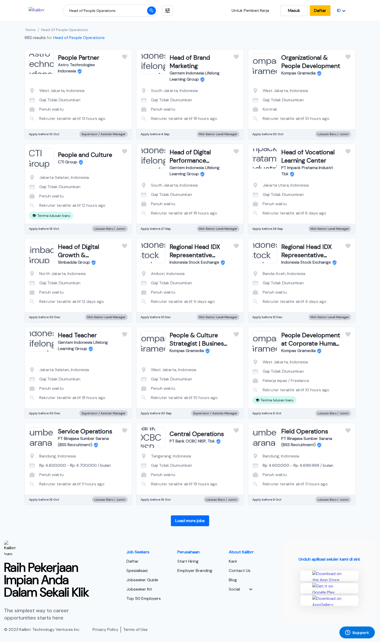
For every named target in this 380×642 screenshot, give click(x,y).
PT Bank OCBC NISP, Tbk (192, 441)
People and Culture (85, 155)
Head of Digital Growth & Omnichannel (78, 255)
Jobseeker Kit (139, 589)
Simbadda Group (74, 262)
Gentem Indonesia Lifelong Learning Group (194, 76)
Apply (99, 113)
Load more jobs (190, 520)
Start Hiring (188, 561)
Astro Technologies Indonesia (76, 68)
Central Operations (197, 434)
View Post (57, 113)
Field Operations (304, 431)
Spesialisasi (137, 570)
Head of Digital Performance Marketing (190, 160)
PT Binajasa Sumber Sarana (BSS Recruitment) (83, 441)
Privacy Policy (105, 629)
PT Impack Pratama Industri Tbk (307, 171)
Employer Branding (194, 570)
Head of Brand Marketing (190, 61)
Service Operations (85, 431)
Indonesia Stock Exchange (194, 262)
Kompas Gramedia (298, 73)
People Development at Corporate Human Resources (310, 343)
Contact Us (239, 570)
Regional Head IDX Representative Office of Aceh (306, 255)
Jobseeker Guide (142, 580)
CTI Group (67, 162)
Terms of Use (135, 629)
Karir (233, 561)
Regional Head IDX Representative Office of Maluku (195, 255)
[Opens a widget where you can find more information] (357, 632)
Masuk (294, 10)
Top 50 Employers (143, 598)
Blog (233, 580)
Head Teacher (77, 335)
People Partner (78, 57)
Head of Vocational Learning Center (308, 156)
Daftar (320, 10)
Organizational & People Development (310, 61)
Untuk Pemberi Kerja (250, 10)
